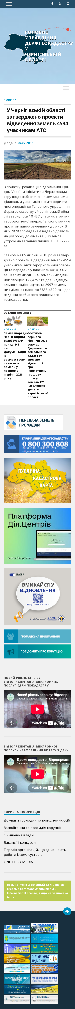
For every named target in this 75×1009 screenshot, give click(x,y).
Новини (10, 99)
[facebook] (52, 4)
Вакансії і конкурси (20, 842)
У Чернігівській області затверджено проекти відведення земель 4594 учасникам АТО (37, 120)
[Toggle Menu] (9, 4)
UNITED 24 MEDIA (18, 862)
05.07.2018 (25, 143)
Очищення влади (19, 835)
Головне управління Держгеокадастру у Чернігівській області (49, 46)
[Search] (68, 4)
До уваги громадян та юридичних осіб (37, 820)
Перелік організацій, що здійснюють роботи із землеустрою (35, 852)
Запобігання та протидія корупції (32, 827)
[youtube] (60, 4)
